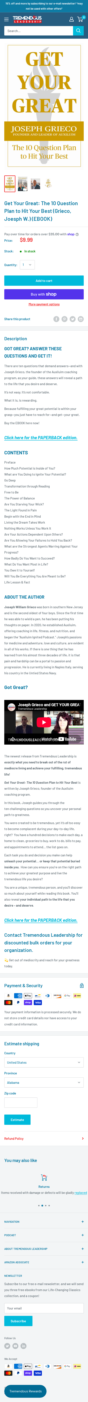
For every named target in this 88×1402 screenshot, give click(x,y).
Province (10, 1073)
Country (9, 1053)
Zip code (10, 1093)
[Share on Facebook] (56, 319)
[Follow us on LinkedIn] (23, 1346)
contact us (67, 1192)
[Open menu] (6, 19)
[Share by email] (81, 319)
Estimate (17, 1120)
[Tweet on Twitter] (73, 319)
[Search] (78, 30)
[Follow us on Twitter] (7, 1346)
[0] (80, 19)
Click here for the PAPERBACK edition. (41, 437)
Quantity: (10, 265)
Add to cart (44, 280)
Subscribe (18, 1321)
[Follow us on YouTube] (15, 1346)
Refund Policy (13, 1138)
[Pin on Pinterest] (64, 319)
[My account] (71, 19)
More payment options (44, 304)
